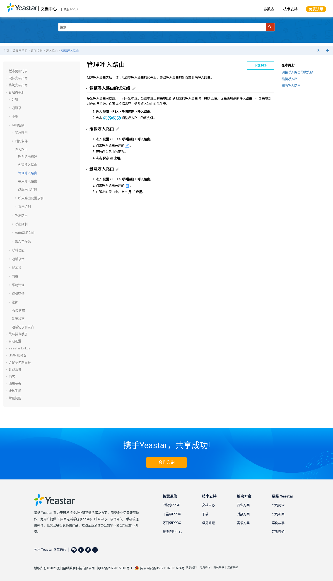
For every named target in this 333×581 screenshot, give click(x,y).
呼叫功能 (18, 250)
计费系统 (15, 369)
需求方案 (243, 523)
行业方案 (243, 505)
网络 (15, 276)
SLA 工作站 (23, 241)
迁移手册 (15, 391)
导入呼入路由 (27, 181)
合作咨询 (166, 462)
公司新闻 (278, 514)
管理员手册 (20, 50)
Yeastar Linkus (19, 348)
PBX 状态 (18, 310)
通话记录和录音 (23, 327)
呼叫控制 (37, 50)
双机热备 (18, 293)
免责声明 (205, 567)
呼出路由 (21, 215)
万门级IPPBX (172, 523)
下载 (205, 514)
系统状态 (18, 318)
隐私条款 (218, 567)
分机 (15, 99)
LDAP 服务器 (18, 355)
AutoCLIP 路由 (25, 233)
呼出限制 (21, 224)
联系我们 (278, 532)
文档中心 (49, 9)
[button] (7, 71)
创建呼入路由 (27, 164)
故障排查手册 (18, 334)
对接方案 (243, 514)
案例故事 (278, 523)
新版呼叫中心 (172, 532)
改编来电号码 (27, 189)
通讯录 (16, 108)
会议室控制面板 (20, 362)
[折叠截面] (319, 50)
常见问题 (15, 398)
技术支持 (290, 9)
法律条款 (232, 567)
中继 (15, 117)
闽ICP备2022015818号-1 (114, 568)
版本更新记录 (18, 71)
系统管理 (18, 285)
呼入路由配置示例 (30, 198)
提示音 (16, 267)
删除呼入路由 (291, 85)
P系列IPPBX (171, 505)
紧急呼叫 (21, 132)
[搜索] (270, 27)
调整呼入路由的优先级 (297, 72)
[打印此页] (328, 50)
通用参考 (15, 384)
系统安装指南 (18, 85)
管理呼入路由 (70, 50)
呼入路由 (52, 50)
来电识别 (24, 207)
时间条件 (21, 141)
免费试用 (316, 9)
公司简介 (278, 505)
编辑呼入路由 (291, 79)
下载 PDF (260, 65)
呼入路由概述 (27, 156)
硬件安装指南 (18, 78)
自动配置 (15, 341)
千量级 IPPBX (69, 9)
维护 (15, 302)
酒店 (12, 376)
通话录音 (18, 259)
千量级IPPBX (172, 514)
